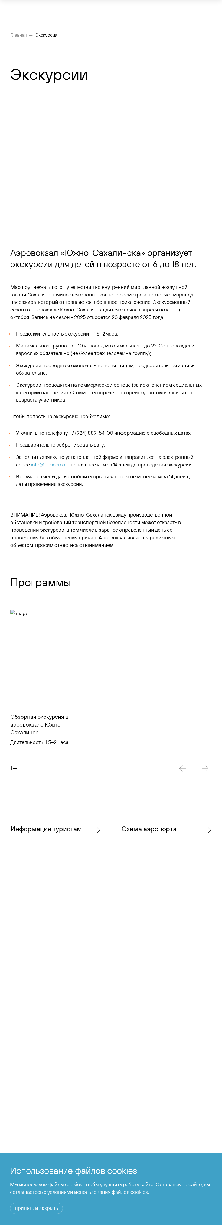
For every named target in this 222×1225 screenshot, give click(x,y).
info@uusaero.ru (49, 464)
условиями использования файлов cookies (97, 1192)
